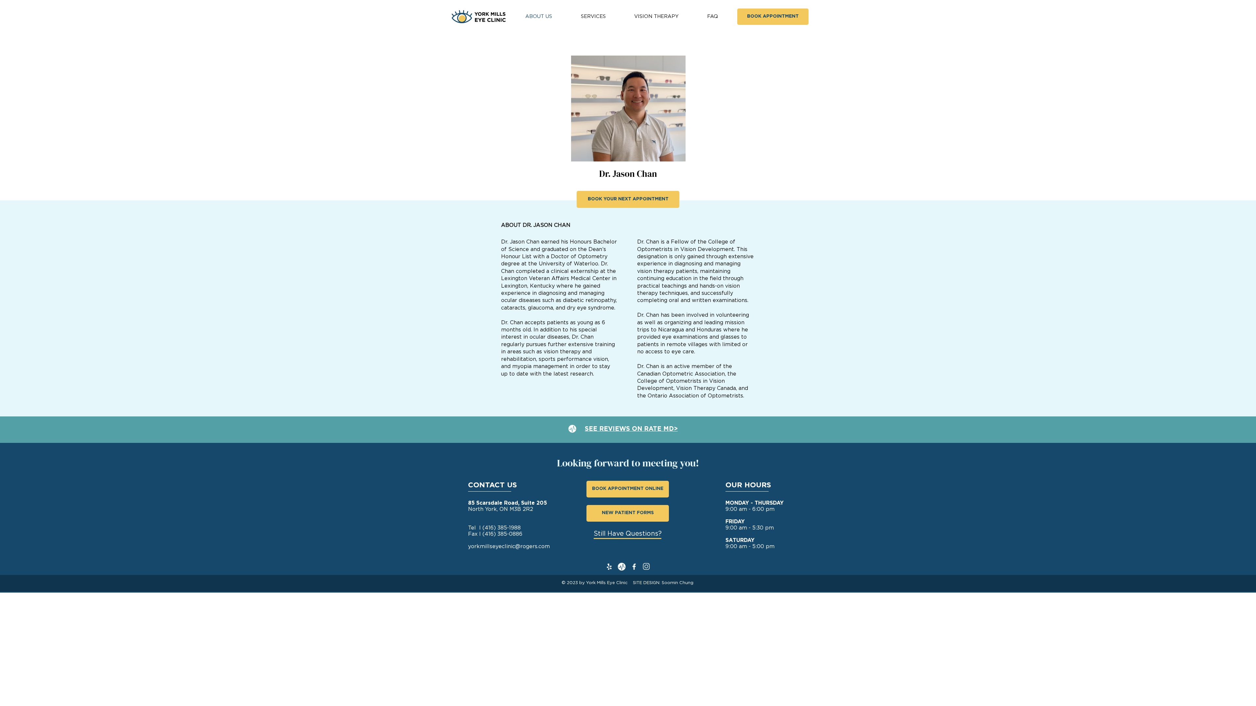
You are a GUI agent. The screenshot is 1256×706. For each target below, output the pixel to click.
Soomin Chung (677, 583)
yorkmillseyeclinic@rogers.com (509, 546)
